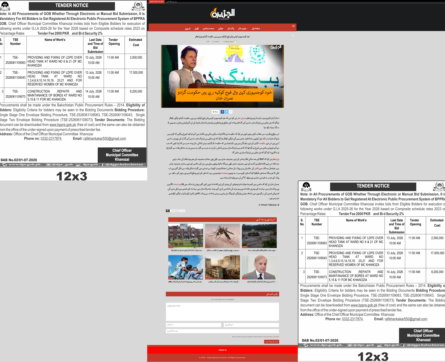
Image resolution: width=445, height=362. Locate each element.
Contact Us (222, 350)
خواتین (220, 28)
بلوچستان (242, 28)
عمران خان (241, 118)
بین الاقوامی (245, 247)
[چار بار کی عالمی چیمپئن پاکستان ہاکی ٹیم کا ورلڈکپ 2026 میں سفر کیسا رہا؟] (185, 267)
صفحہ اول (256, 28)
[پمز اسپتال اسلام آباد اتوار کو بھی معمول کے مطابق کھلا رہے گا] (185, 236)
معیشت (224, 173)
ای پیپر (187, 28)
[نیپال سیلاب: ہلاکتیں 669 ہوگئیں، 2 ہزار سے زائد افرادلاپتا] (259, 236)
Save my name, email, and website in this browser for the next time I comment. (255, 337)
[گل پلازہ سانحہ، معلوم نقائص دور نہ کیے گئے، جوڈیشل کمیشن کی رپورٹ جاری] (222, 267)
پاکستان (230, 28)
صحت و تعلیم (208, 28)
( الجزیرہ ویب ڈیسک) (175, 211)
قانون (256, 168)
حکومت (262, 143)
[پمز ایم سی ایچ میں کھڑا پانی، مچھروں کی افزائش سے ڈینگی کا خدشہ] (222, 236)
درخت (175, 184)
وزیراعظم (275, 159)
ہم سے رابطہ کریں (171, 1)
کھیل (196, 28)
